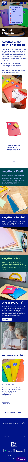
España (14, 9)
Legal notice (7, 456)
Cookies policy (13, 456)
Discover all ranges (13, 412)
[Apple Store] (19, 450)
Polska (13, 18)
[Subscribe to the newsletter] (24, 423)
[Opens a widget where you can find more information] (21, 459)
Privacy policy (21, 456)
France (14, 11)
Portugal (14, 20)
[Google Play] (8, 450)
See (4, 403)
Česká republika (16, 7)
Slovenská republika (17, 22)
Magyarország (15, 13)
